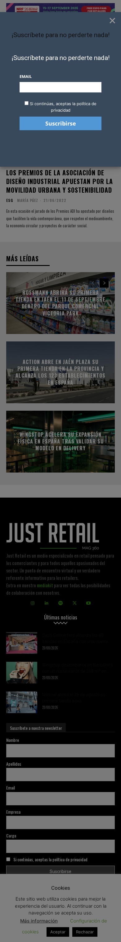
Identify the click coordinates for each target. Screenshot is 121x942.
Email (26, 76)
